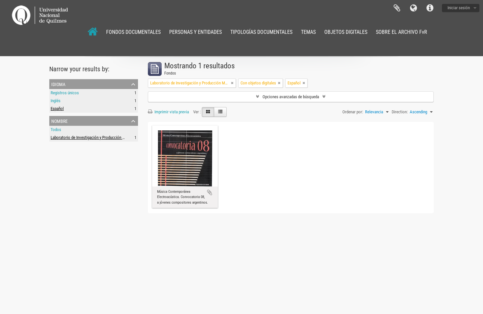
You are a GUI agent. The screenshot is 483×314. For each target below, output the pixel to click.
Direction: (400, 111)
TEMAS (308, 32)
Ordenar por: (352, 111)
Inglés (55, 100)
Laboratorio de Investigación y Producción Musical (93, 137)
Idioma (413, 8)
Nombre (59, 120)
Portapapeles (397, 8)
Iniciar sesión (459, 7)
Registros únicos (65, 92)
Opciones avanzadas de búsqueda (291, 96)
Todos (56, 129)
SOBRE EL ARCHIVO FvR (401, 32)
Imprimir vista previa (171, 111)
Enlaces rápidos (430, 8)
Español (57, 108)
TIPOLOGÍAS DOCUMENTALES (261, 32)
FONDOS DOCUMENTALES (133, 32)
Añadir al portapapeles (209, 192)
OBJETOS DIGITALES (345, 32)
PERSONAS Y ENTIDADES (195, 32)
